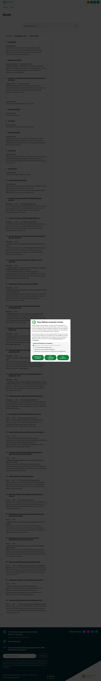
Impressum (36, 340)
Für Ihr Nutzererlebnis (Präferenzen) (43, 347)
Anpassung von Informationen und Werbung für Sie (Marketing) (50, 351)
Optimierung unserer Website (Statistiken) (44, 349)
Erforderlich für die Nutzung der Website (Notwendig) (47, 345)
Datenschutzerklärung (57, 339)
